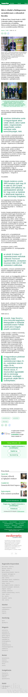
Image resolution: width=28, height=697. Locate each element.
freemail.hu (5, 673)
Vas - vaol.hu (5, 596)
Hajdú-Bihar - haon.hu (8, 581)
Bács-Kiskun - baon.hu (8, 566)
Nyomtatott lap (14, 455)
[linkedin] (15, 553)
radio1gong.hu (6, 686)
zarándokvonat (6, 418)
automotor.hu (5, 632)
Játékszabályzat (9, 527)
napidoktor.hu (5, 639)
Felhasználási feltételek (19, 523)
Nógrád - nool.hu (6, 588)
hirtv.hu (4, 611)
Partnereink (21, 525)
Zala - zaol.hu (5, 600)
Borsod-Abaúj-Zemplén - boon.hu (10, 572)
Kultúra (3, 30)
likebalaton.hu (5, 637)
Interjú (19, 3)
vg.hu (3, 620)
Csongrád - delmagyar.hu (8, 574)
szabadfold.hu (5, 609)
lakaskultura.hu (6, 634)
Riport (26, 3)
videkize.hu (5, 648)
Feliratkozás (14, 508)
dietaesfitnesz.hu (6, 645)
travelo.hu (4, 643)
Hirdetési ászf (6, 525)
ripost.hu (4, 660)
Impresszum (4, 522)
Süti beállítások (18, 527)
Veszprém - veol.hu (7, 598)
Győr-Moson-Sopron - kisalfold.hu (10, 579)
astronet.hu (5, 630)
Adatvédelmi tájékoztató (8, 523)
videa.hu (4, 676)
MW (7, 30)
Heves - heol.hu (6, 583)
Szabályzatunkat (20, 511)
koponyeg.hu (5, 675)
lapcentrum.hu (6, 678)
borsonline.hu (5, 658)
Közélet (12, 3)
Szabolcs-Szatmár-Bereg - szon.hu (11, 592)
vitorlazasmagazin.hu (7, 646)
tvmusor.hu (5, 650)
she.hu (4, 665)
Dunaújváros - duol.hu (8, 576)
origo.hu (4, 613)
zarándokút (15, 418)
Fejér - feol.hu (5, 577)
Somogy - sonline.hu (7, 590)
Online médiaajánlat (13, 522)
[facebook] (12, 553)
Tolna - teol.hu (5, 594)
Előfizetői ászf (14, 525)
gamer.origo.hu (6, 635)
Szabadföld (15, 434)
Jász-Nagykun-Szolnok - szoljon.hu (11, 585)
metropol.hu (5, 662)
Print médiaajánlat (22, 522)
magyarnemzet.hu (6, 607)
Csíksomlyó (5, 421)
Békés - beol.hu (6, 570)
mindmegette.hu (6, 641)
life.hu (3, 663)
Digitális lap (14, 451)
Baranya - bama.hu (7, 568)
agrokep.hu (5, 622)
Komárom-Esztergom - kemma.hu (10, 587)
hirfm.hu (4, 688)
